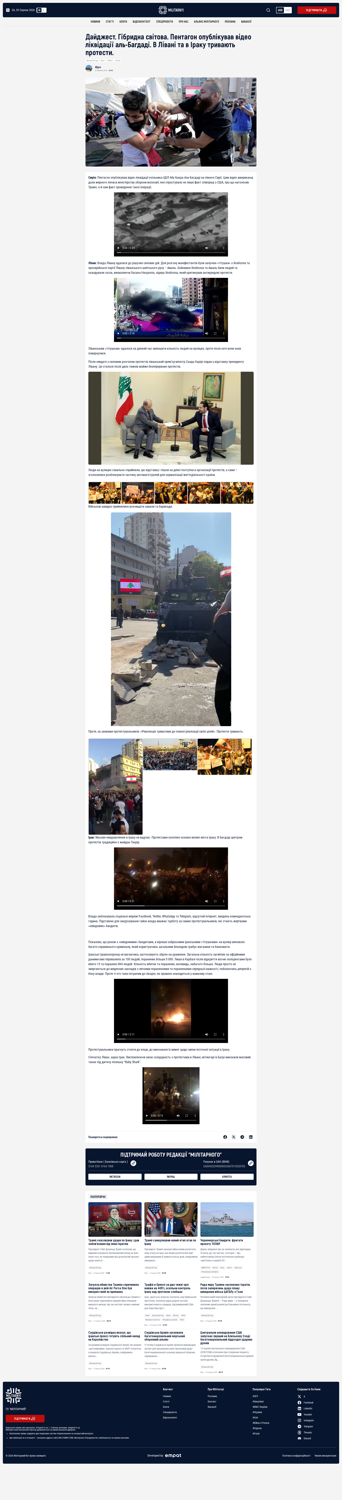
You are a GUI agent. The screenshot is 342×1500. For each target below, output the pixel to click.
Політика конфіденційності (296, 1455)
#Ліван (110, 60)
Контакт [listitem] (212, 1401)
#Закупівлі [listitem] (258, 1401)
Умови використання (325, 1455)
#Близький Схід (92, 60)
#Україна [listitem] (257, 1412)
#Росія (215, 1268)
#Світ (222, 1268)
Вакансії (246, 21)
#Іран (168, 1315)
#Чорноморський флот (209, 1272)
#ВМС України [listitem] (260, 1406)
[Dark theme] (44, 10)
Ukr (280, 10)
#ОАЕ (183, 1315)
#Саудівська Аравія (170, 1320)
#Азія (147, 1315)
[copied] (133, 1163)
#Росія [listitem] (256, 1433)
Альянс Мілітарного (206, 21)
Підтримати (314, 10)
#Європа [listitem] (257, 1428)
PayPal (171, 1176)
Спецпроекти (164, 21)
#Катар (175, 1315)
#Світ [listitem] (255, 1417)
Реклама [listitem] (212, 1396)
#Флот (229, 1268)
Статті (110, 21)
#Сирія (117, 60)
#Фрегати (238, 1268)
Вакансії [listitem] (212, 1406)
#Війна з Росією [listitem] (261, 1422)
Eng (287, 10)
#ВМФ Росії (205, 1268)
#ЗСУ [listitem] (255, 1396)
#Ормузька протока (152, 1320)
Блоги (123, 21)
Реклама (230, 21)
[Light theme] (39, 10)
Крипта (227, 1176)
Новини (95, 21)
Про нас (183, 21)
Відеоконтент (142, 21)
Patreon (115, 1176)
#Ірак (103, 60)
